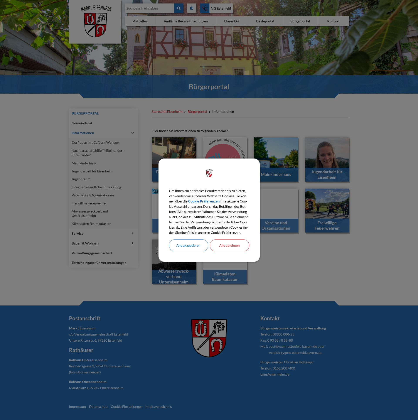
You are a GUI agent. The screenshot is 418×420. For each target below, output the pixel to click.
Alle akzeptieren (188, 245)
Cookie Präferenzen (204, 201)
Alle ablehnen (229, 245)
